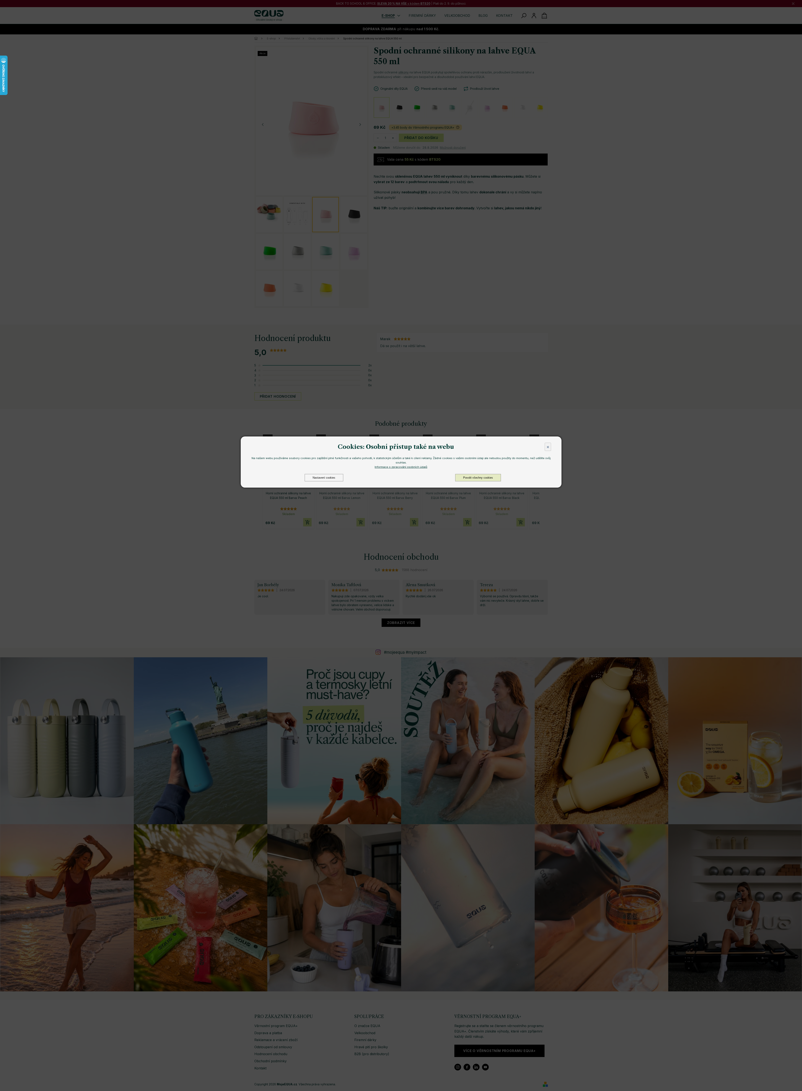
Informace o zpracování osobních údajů (401, 467)
